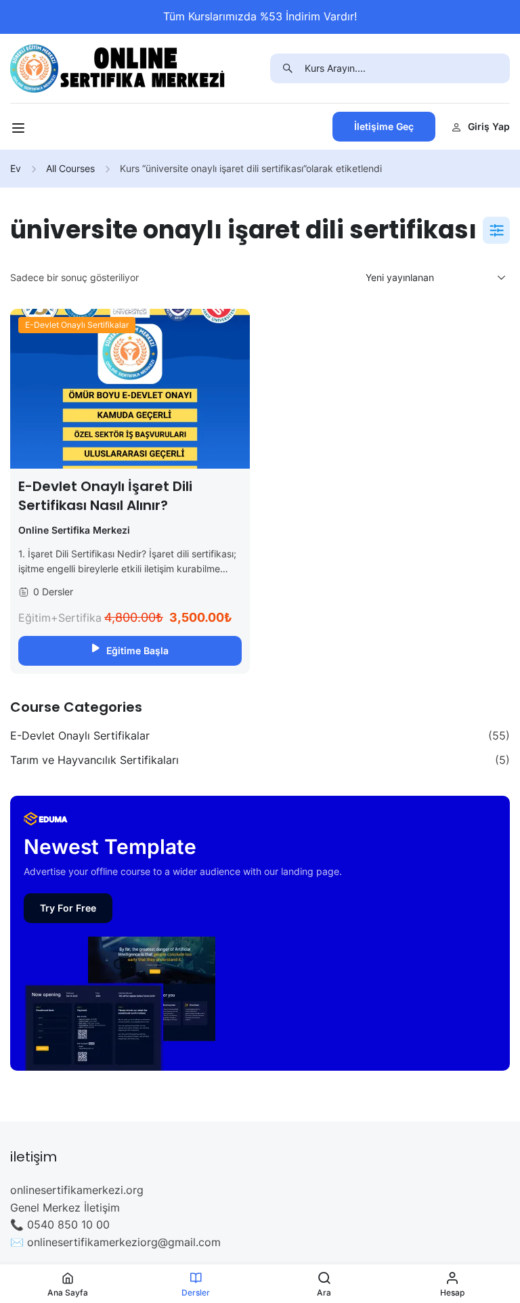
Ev (15, 168)
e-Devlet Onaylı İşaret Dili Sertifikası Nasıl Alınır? (105, 496)
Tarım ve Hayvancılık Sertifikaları (94, 760)
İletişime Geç (384, 126)
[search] (287, 68)
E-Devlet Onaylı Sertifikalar (77, 325)
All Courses (70, 168)
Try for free (68, 908)
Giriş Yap (489, 126)
